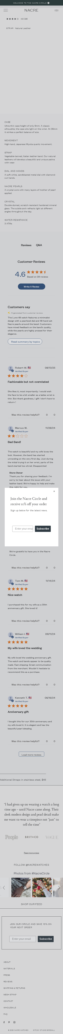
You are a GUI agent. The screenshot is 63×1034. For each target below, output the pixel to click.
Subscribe (43, 528)
